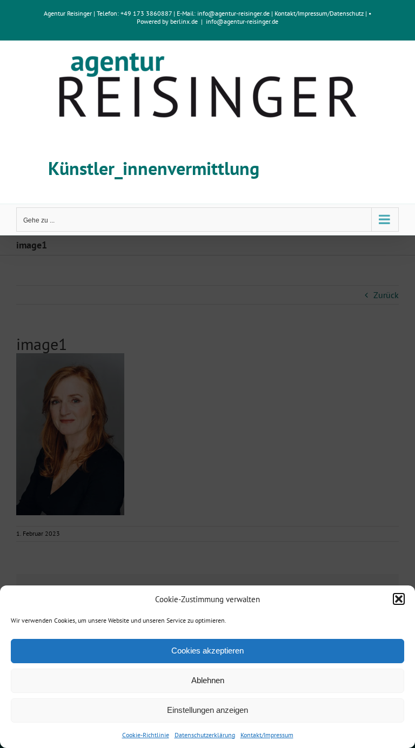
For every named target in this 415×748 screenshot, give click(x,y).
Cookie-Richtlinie (145, 735)
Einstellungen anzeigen (207, 710)
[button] (398, 599)
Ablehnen (207, 680)
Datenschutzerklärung (205, 735)
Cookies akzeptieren (207, 650)
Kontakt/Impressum (266, 735)
